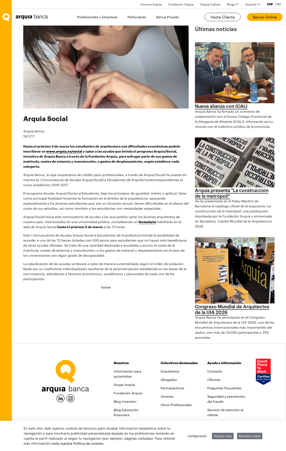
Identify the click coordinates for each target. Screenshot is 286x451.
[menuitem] (151, 4)
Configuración (197, 436)
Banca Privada (167, 17)
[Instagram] (70, 398)
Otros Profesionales (176, 405)
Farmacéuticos (172, 388)
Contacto (214, 371)
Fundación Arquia (128, 393)
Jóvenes (167, 396)
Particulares (137, 17)
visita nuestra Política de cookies (77, 443)
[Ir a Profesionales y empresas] (32, 17)
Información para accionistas (127, 373)
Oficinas (213, 380)
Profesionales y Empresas (97, 17)
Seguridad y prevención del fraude (226, 398)
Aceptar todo (223, 436)
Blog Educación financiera (126, 412)
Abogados (169, 380)
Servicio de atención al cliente (225, 412)
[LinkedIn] (60, 398)
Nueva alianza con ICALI (221, 106)
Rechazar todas (249, 436)
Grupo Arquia (124, 385)
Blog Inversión (125, 401)
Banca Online (265, 17)
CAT (278, 4)
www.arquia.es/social (64, 151)
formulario (147, 222)
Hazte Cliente (223, 17)
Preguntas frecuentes (224, 388)
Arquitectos (170, 371)
